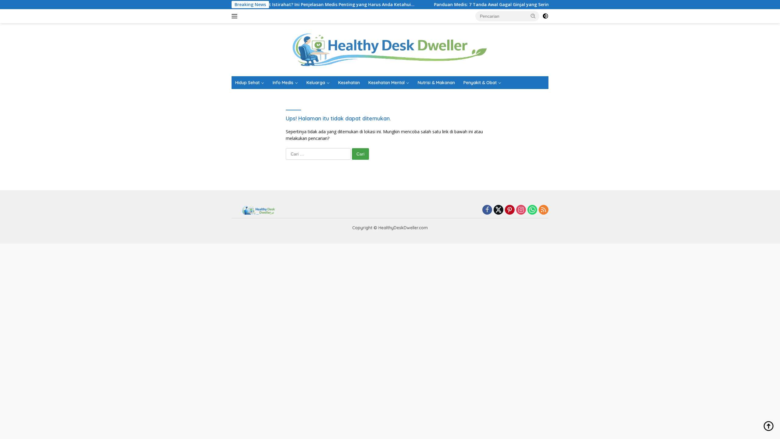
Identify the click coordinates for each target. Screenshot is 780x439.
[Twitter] (498, 210)
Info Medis (283, 82)
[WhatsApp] (532, 210)
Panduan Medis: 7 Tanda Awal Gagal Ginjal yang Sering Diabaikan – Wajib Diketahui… (510, 4)
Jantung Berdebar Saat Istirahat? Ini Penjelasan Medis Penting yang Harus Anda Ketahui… (303, 4)
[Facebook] (487, 210)
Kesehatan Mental (386, 82)
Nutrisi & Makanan (436, 82)
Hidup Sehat (247, 82)
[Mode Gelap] (545, 16)
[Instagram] (521, 210)
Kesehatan (349, 82)
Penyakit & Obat (480, 82)
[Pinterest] (510, 210)
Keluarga (316, 82)
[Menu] (236, 16)
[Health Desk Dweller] (390, 49)
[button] (533, 16)
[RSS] (543, 210)
